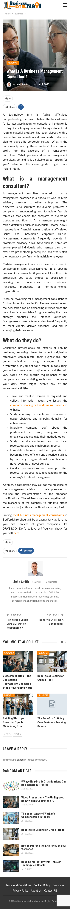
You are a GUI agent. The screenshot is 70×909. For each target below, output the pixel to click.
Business (12, 63)
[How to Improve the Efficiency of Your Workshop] (11, 850)
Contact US (50, 890)
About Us (36, 890)
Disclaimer (59, 885)
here (16, 533)
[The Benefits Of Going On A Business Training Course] (52, 704)
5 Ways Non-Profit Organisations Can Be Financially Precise (43, 783)
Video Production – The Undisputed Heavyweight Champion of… (42, 799)
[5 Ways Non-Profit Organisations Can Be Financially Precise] (11, 786)
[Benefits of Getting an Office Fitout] (52, 661)
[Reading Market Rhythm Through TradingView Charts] (11, 866)
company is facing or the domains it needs (37, 405)
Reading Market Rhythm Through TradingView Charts (41, 863)
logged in (21, 760)
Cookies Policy (42, 885)
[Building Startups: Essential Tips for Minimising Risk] (18, 704)
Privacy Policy (20, 890)
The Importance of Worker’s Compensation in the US (38, 815)
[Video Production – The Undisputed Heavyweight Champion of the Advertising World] (18, 661)
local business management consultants (38, 515)
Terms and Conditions (18, 885)
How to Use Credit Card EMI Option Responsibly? (17, 623)
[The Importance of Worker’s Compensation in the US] (11, 818)
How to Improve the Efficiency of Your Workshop (43, 847)
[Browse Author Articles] (35, 568)
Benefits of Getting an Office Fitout (42, 829)
